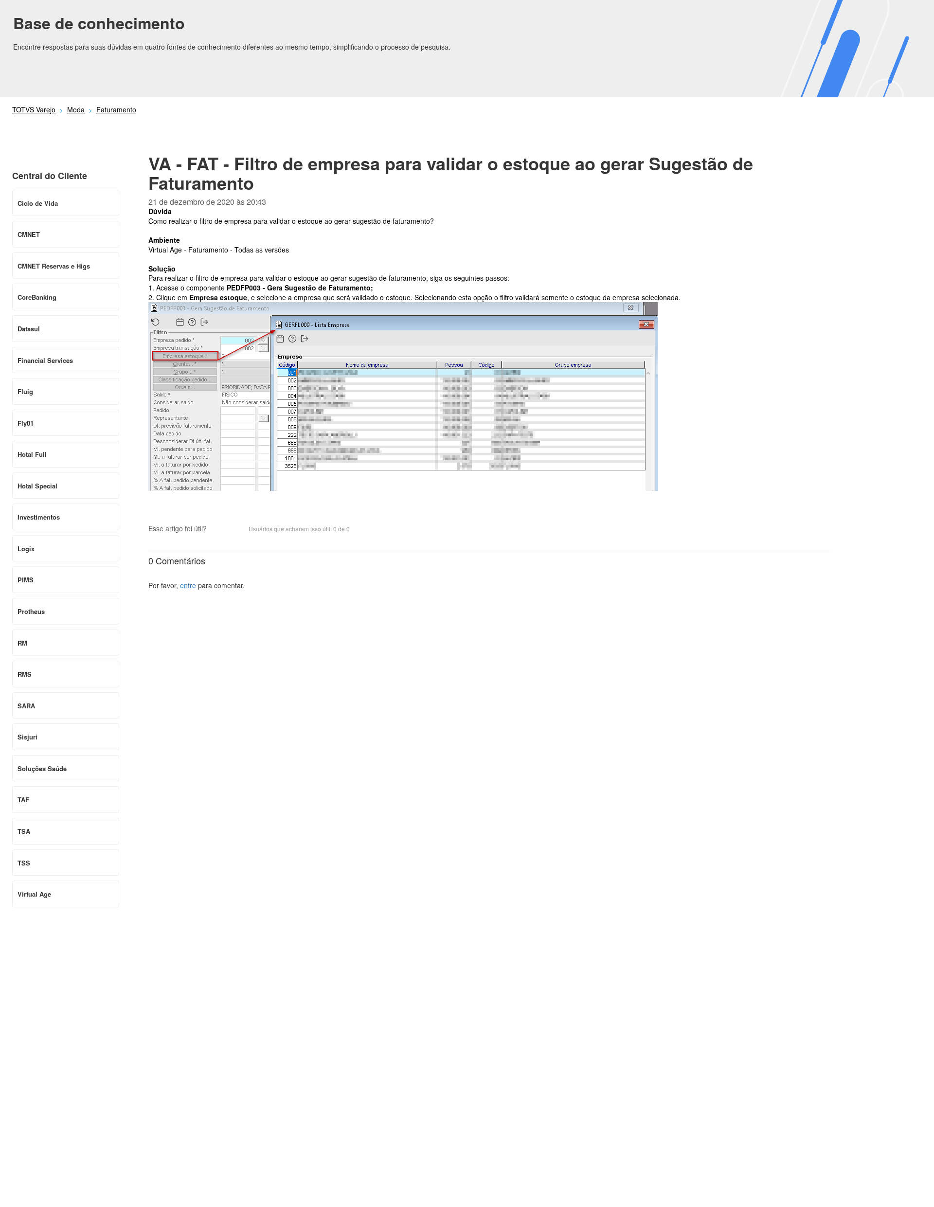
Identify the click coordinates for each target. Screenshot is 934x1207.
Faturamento (116, 109)
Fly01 (26, 423)
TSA (24, 831)
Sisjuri (27, 736)
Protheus (31, 611)
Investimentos (39, 517)
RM (22, 643)
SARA (26, 705)
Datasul (29, 328)
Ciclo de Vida (38, 203)
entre (188, 585)
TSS (24, 862)
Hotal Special (37, 485)
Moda (76, 109)
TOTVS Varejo (33, 109)
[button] (219, 529)
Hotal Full (32, 454)
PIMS (26, 579)
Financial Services (45, 360)
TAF (23, 799)
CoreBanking (37, 297)
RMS (25, 674)
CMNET (29, 234)
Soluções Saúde (42, 768)
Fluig (25, 391)
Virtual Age (34, 894)
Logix (26, 548)
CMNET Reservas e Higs (54, 265)
